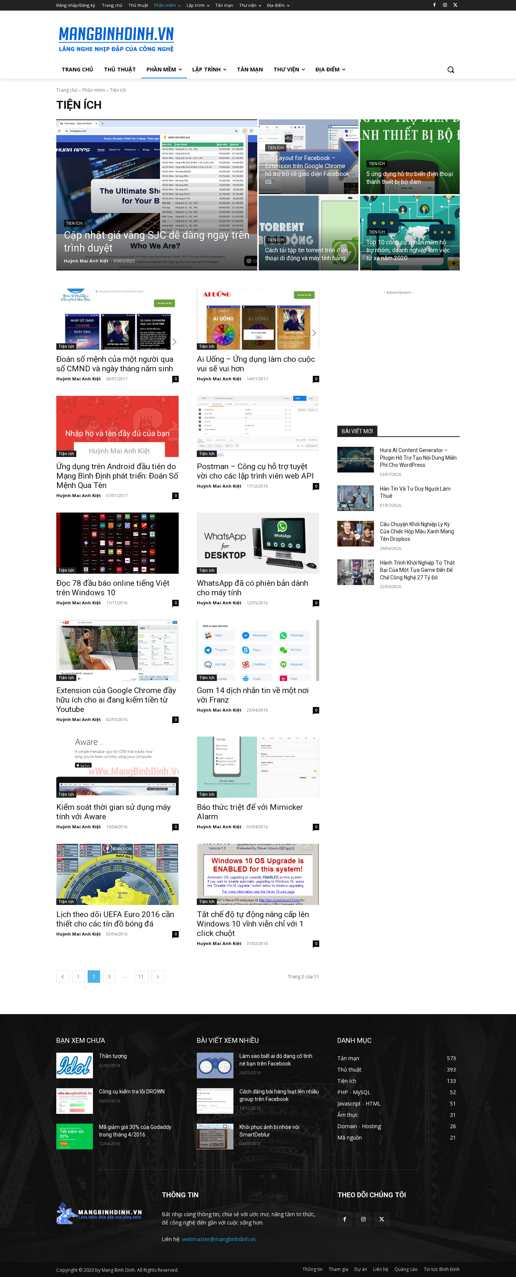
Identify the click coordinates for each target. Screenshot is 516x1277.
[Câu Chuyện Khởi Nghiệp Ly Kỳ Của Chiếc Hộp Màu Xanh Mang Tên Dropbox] (355, 534)
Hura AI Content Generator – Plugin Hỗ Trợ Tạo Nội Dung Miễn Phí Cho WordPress (418, 457)
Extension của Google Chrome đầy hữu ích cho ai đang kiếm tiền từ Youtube (116, 700)
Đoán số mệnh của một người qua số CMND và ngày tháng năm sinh (114, 364)
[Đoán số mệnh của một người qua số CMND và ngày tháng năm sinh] (117, 319)
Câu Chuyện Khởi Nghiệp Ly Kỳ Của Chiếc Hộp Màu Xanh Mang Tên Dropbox (417, 531)
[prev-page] (62, 976)
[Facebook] (434, 5)
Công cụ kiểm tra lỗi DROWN (132, 1092)
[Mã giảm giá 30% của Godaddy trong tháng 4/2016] (74, 1136)
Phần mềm (93, 90)
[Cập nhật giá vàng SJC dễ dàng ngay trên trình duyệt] (156, 194)
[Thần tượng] (74, 1065)
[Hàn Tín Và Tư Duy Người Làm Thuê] (355, 498)
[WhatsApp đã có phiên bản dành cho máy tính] (258, 543)
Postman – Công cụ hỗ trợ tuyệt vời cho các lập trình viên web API (255, 471)
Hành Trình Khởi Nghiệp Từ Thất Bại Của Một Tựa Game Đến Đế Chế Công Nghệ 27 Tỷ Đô (417, 570)
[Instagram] (444, 5)
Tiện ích (74, 223)
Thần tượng (113, 1056)
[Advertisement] (314, 38)
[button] (451, 69)
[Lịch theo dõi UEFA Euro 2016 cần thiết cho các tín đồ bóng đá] (117, 874)
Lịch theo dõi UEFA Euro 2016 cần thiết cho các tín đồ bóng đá (115, 919)
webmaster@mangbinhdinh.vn (219, 1239)
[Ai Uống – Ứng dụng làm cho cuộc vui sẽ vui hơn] (258, 319)
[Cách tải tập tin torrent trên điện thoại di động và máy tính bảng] (308, 233)
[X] (455, 5)
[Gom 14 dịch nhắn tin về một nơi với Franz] (258, 650)
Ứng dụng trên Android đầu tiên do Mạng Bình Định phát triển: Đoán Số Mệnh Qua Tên (117, 476)
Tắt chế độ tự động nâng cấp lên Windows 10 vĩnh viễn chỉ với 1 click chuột (253, 924)
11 (141, 976)
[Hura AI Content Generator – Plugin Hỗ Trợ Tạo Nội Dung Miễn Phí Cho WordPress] (355, 460)
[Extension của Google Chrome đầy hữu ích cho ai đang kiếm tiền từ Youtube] (117, 650)
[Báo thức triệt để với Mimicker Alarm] (258, 767)
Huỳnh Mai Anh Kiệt (78, 378)
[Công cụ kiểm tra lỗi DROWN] (74, 1101)
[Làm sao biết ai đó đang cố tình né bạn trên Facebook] (215, 1065)
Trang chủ (66, 90)
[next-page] (157, 976)
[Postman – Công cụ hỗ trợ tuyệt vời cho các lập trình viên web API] (258, 426)
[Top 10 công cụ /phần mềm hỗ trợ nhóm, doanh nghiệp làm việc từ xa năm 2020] (410, 233)
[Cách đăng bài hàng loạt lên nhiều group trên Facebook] (215, 1101)
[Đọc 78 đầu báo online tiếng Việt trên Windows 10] (117, 543)
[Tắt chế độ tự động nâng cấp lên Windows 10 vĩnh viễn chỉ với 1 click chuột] (258, 874)
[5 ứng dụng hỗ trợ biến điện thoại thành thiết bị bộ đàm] (410, 156)
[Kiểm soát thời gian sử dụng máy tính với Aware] (117, 767)
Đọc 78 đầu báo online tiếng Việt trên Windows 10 (113, 588)
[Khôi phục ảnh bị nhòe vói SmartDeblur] (215, 1136)
